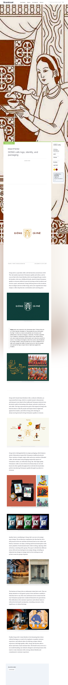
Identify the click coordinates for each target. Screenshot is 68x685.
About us (41, 2)
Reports (28, 2)
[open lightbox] (27, 233)
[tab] (9, 143)
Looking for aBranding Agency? (58, 177)
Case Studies (22, 2)
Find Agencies (35, 2)
